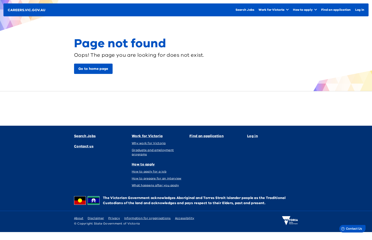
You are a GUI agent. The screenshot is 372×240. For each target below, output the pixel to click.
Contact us (83, 146)
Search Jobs (85, 136)
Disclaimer (96, 218)
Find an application (206, 136)
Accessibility (184, 218)
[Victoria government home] (290, 220)
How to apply (143, 164)
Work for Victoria (147, 136)
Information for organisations (147, 218)
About (78, 218)
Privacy (114, 218)
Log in (252, 136)
